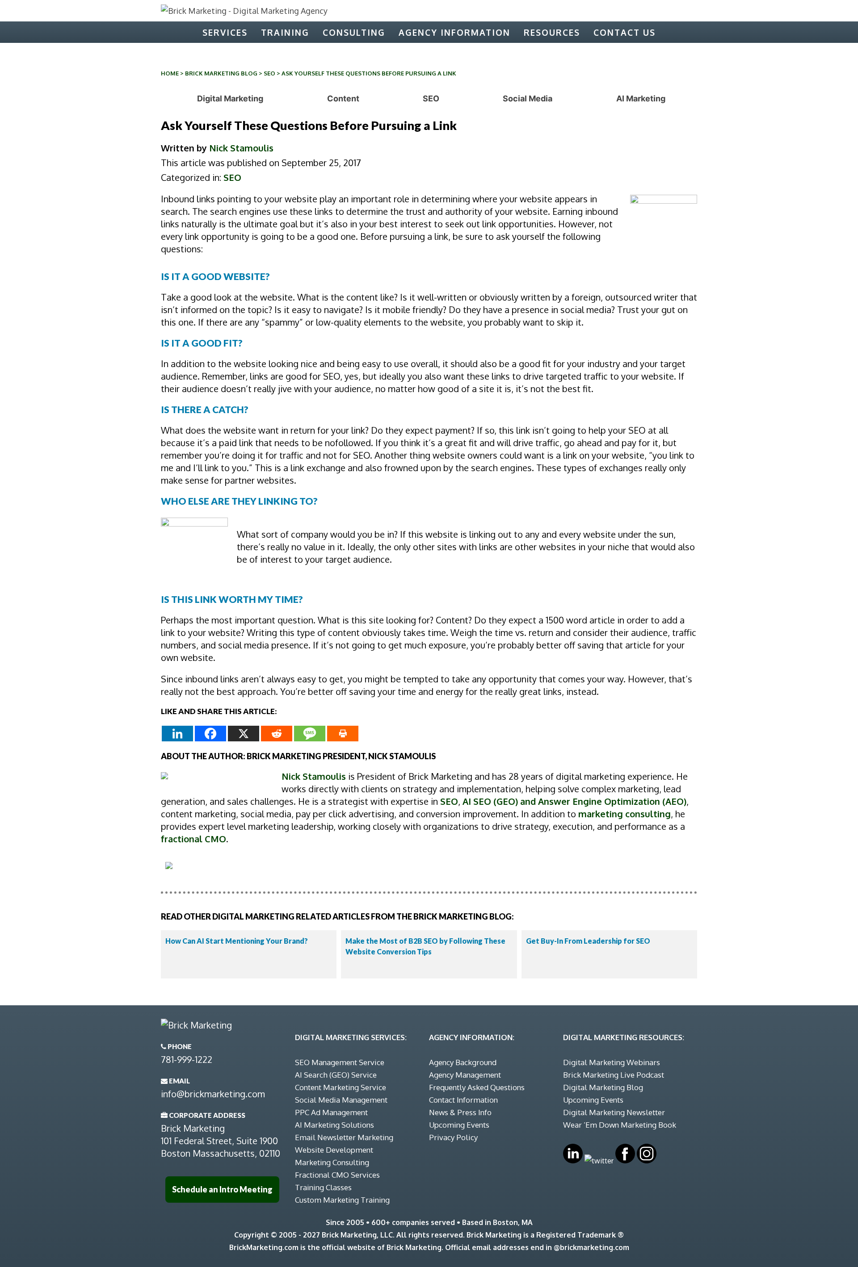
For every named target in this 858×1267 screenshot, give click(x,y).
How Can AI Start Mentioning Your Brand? (236, 941)
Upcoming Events (459, 1124)
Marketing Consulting (332, 1162)
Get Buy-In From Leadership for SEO (588, 941)
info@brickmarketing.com (213, 1094)
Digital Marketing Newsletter (614, 1112)
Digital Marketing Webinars (611, 1062)
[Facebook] (210, 733)
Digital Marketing (230, 98)
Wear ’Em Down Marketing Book (619, 1124)
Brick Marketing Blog (221, 73)
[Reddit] (276, 733)
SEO (269, 73)
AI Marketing (640, 98)
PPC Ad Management (331, 1112)
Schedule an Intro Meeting (222, 1189)
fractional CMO (193, 839)
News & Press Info (460, 1112)
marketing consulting (624, 814)
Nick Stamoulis (241, 148)
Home (170, 73)
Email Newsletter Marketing (344, 1137)
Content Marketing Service (340, 1087)
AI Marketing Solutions (334, 1124)
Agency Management (465, 1074)
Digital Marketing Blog (603, 1087)
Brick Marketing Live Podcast (613, 1074)
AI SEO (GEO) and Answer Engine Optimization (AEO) (574, 801)
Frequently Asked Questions (477, 1087)
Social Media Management (341, 1099)
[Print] (342, 733)
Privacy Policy (453, 1137)
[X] (243, 733)
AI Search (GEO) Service (336, 1074)
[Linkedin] (177, 733)
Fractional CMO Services (337, 1174)
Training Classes (323, 1187)
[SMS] (309, 733)
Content (343, 98)
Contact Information (463, 1099)
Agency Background (462, 1062)
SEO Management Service (339, 1062)
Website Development (334, 1149)
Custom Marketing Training (342, 1199)
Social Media (527, 98)
